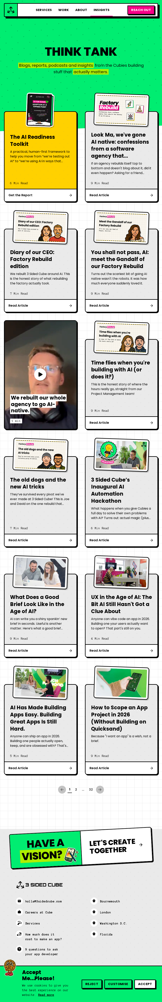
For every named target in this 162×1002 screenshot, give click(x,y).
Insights (102, 10)
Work (63, 10)
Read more (46, 994)
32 (91, 789)
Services (44, 10)
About (81, 10)
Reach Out (141, 10)
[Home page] (11, 10)
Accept (145, 984)
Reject (91, 984)
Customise (118, 984)
